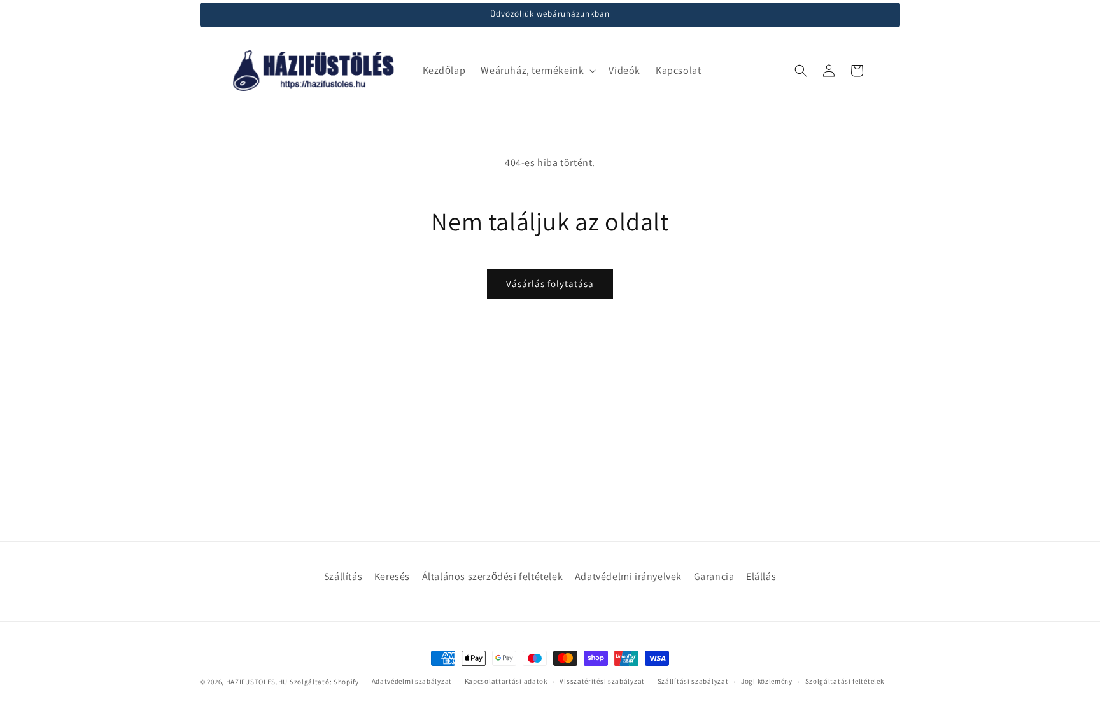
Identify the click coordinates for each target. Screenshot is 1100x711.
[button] (537, 71)
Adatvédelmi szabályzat (412, 681)
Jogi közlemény (767, 681)
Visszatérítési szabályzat (602, 681)
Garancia (714, 576)
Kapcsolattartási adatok (506, 681)
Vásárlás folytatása (550, 284)
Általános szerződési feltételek (492, 576)
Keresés (392, 576)
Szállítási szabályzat (693, 681)
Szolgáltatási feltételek (844, 681)
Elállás (761, 576)
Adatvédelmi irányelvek (628, 576)
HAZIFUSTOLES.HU (257, 681)
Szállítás (343, 576)
